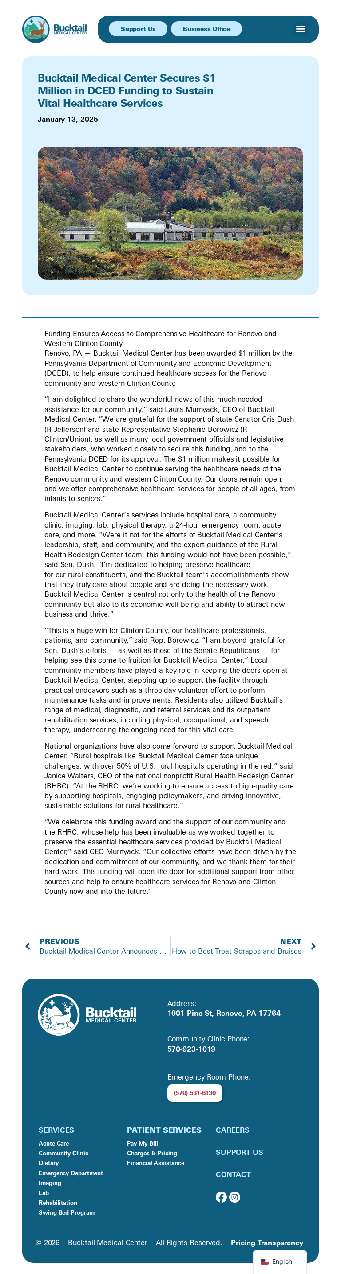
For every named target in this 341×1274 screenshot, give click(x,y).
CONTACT (233, 1174)
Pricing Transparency (267, 1242)
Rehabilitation (58, 1202)
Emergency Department (71, 1173)
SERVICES (56, 1130)
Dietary (48, 1162)
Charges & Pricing (152, 1153)
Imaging (50, 1182)
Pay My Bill (142, 1143)
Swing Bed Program (66, 1212)
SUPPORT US (239, 1152)
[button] (300, 29)
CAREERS (233, 1130)
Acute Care (54, 1143)
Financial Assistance (155, 1162)
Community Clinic (63, 1153)
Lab (44, 1192)
